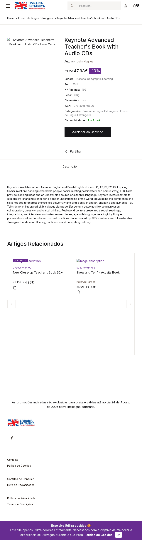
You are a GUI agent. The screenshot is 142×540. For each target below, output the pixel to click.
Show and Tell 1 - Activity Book (98, 272)
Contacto (12, 459)
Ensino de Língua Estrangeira (35, 18)
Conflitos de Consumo (20, 479)
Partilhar (75, 151)
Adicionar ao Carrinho (87, 132)
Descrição (69, 166)
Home (10, 18)
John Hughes (85, 61)
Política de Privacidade (21, 498)
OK (118, 534)
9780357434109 (22, 267)
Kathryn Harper (86, 281)
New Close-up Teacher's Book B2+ (38, 272)
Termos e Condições (20, 504)
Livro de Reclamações (20, 484)
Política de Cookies (98, 535)
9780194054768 (86, 267)
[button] (8, 6)
